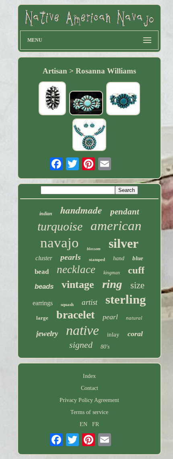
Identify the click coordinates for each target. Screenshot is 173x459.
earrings (43, 303)
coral (135, 334)
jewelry (47, 333)
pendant (124, 211)
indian (45, 213)
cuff (136, 270)
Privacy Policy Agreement (89, 400)
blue (137, 258)
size (137, 285)
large (42, 318)
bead (42, 271)
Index (89, 376)
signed (81, 345)
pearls (70, 257)
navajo (59, 243)
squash (67, 304)
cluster (43, 258)
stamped (97, 259)
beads (44, 286)
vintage (78, 284)
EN (83, 424)
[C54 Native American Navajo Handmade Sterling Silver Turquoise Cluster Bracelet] (86, 103)
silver (123, 243)
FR (95, 424)
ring (112, 283)
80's (105, 347)
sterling (125, 299)
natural (134, 318)
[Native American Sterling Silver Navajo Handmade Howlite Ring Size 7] (52, 99)
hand (118, 258)
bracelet (75, 314)
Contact (89, 388)
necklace (76, 269)
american (116, 225)
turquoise (59, 226)
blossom (94, 249)
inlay (113, 334)
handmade (81, 210)
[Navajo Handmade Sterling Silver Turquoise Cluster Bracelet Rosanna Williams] (123, 99)
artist (89, 302)
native (82, 330)
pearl (110, 317)
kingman (111, 272)
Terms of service (89, 412)
